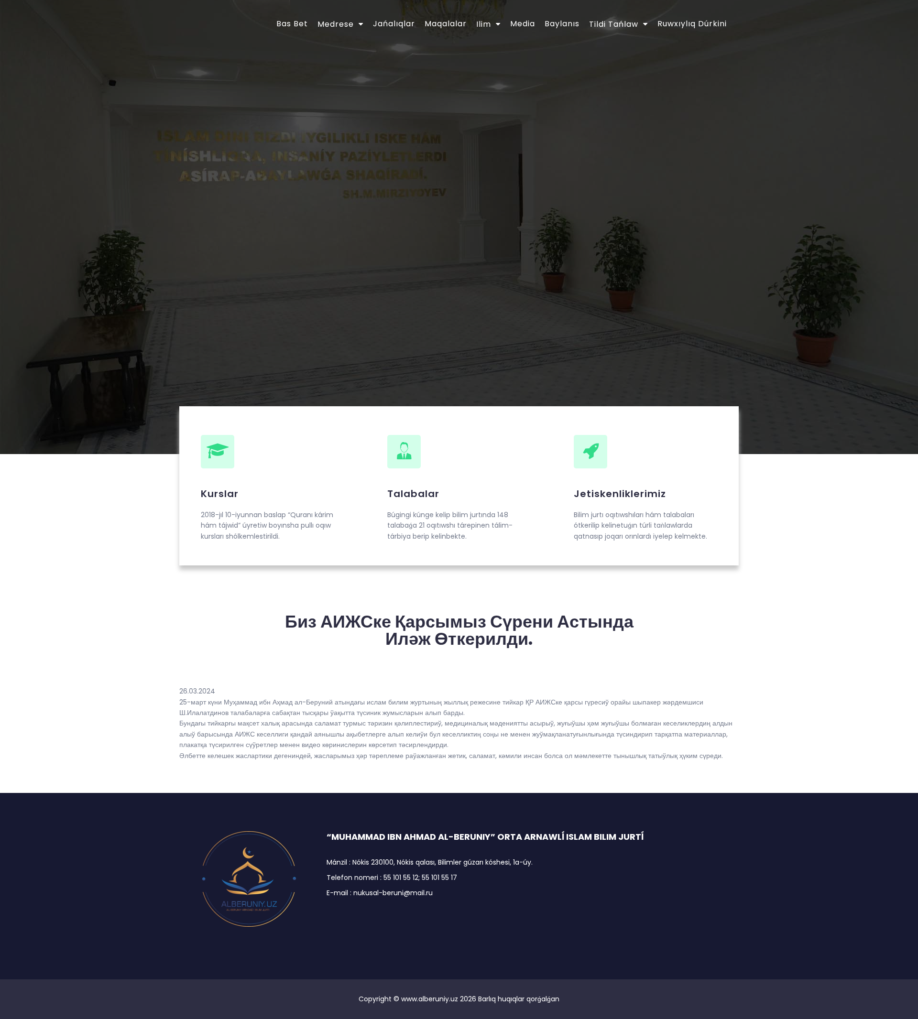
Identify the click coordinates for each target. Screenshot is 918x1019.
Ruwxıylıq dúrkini (692, 23)
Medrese (335, 24)
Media (522, 23)
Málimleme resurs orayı (309, 194)
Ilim (483, 24)
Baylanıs (562, 23)
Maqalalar (446, 23)
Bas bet (292, 23)
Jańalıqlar (394, 23)
